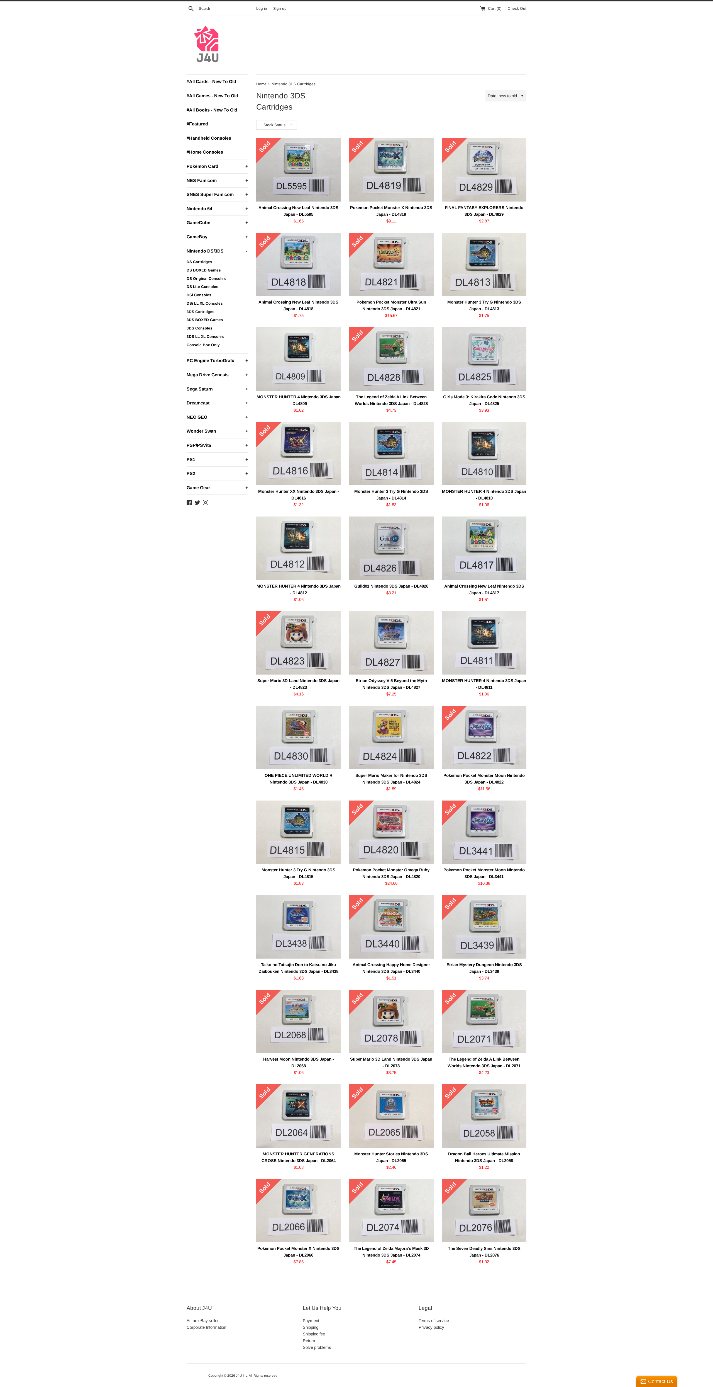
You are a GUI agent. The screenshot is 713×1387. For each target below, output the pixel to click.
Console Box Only (203, 345)
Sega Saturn (217, 389)
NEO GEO (217, 417)
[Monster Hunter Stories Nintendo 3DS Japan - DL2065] (391, 1116)
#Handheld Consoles (209, 138)
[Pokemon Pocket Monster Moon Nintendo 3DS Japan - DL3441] (484, 832)
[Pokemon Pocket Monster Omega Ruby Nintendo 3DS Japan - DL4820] (391, 832)
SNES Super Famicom (217, 194)
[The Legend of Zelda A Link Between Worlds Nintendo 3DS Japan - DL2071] (484, 1021)
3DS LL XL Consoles (205, 336)
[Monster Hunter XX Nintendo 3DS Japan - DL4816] (298, 453)
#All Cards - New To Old (211, 81)
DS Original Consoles (206, 279)
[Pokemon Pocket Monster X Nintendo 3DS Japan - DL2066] (298, 1210)
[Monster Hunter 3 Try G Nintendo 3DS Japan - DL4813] (484, 264)
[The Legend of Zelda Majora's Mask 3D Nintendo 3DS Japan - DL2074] (391, 1210)
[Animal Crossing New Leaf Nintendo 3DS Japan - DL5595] (298, 169)
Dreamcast (217, 403)
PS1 (217, 459)
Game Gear (217, 487)
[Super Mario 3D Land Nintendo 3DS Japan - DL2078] (391, 1021)
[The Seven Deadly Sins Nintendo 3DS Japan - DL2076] (484, 1210)
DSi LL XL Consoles (205, 303)
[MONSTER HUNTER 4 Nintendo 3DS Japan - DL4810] (484, 453)
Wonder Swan (217, 431)
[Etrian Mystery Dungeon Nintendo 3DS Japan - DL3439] (484, 926)
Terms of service (434, 1320)
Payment (311, 1320)
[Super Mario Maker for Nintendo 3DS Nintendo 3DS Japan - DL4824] (391, 737)
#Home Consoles (205, 152)
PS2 (217, 473)
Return (309, 1340)
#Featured (197, 124)
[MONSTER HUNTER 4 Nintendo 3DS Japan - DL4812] (298, 548)
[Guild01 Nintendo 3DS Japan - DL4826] (391, 548)
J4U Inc (241, 1376)
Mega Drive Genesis (217, 374)
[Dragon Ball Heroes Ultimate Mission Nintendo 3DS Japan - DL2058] (484, 1116)
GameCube (217, 222)
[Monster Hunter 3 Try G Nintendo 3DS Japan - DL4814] (391, 453)
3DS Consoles (200, 328)
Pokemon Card (217, 166)
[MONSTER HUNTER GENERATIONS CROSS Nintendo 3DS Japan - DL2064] (298, 1116)
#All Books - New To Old (212, 110)
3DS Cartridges (200, 312)
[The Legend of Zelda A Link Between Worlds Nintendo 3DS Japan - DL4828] (391, 359)
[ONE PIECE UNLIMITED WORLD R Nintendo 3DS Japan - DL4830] (298, 737)
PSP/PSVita (217, 445)
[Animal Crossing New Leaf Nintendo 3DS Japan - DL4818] (298, 264)
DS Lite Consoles (202, 287)
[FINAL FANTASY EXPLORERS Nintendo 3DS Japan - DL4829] (484, 169)
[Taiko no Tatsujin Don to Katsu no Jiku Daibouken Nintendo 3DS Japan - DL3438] (298, 926)
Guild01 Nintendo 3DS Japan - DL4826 (391, 586)
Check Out (517, 8)
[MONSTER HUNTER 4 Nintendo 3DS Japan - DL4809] (298, 359)
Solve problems (317, 1347)
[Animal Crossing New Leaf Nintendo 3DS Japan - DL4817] (484, 548)
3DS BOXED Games (205, 320)
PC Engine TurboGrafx (217, 360)
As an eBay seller (203, 1320)
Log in (261, 8)
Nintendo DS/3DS (217, 251)
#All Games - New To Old (212, 95)
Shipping (310, 1327)
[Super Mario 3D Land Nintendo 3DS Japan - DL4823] (298, 643)
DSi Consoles (199, 295)
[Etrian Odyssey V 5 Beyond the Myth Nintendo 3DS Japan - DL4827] (391, 643)
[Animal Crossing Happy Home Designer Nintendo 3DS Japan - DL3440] (391, 926)
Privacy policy (431, 1327)
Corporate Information (206, 1327)
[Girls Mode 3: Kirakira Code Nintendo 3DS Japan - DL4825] (484, 359)
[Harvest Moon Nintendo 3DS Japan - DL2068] (298, 1021)
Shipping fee (314, 1334)
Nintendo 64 (217, 208)
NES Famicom (217, 180)
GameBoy (217, 236)
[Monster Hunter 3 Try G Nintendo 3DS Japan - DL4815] (298, 832)
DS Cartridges (199, 262)
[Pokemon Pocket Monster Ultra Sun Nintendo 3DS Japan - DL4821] (391, 264)
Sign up (280, 8)
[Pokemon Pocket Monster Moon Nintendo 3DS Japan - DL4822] (484, 737)
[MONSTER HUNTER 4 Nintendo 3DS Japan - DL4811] (484, 643)
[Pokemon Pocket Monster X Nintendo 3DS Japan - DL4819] (391, 169)
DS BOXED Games (204, 270)
